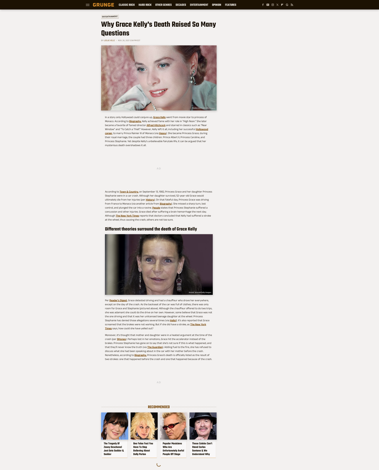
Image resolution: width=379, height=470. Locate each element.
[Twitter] (277, 5)
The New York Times (127, 215)
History (150, 199)
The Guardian (155, 347)
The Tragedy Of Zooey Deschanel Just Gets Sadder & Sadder (114, 449)
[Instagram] (273, 5)
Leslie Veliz (109, 40)
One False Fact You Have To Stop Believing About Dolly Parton (143, 449)
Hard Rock (145, 4)
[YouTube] (267, 5)
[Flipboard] (282, 5)
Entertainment (199, 4)
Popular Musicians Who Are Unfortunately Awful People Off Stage (173, 449)
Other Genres (163, 4)
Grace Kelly (159, 117)
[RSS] (292, 5)
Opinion (216, 4)
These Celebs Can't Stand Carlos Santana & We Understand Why (202, 449)
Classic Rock (127, 4)
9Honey (121, 339)
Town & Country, (129, 191)
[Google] (287, 5)
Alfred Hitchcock (156, 125)
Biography (165, 203)
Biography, (135, 121)
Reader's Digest (118, 300)
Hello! (173, 320)
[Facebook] (263, 5)
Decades (181, 4)
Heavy (162, 133)
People (156, 207)
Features (230, 4)
